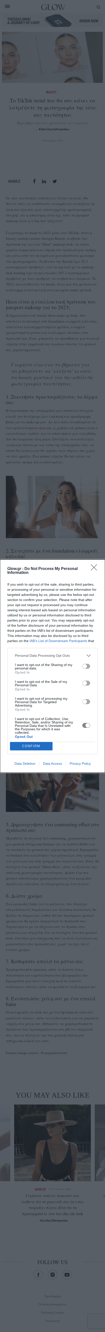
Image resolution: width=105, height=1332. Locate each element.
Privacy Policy (80, 763)
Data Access (52, 763)
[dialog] (52, 666)
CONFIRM (31, 746)
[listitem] (52, 655)
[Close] (95, 569)
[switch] (86, 666)
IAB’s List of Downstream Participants (58, 641)
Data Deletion (24, 763)
